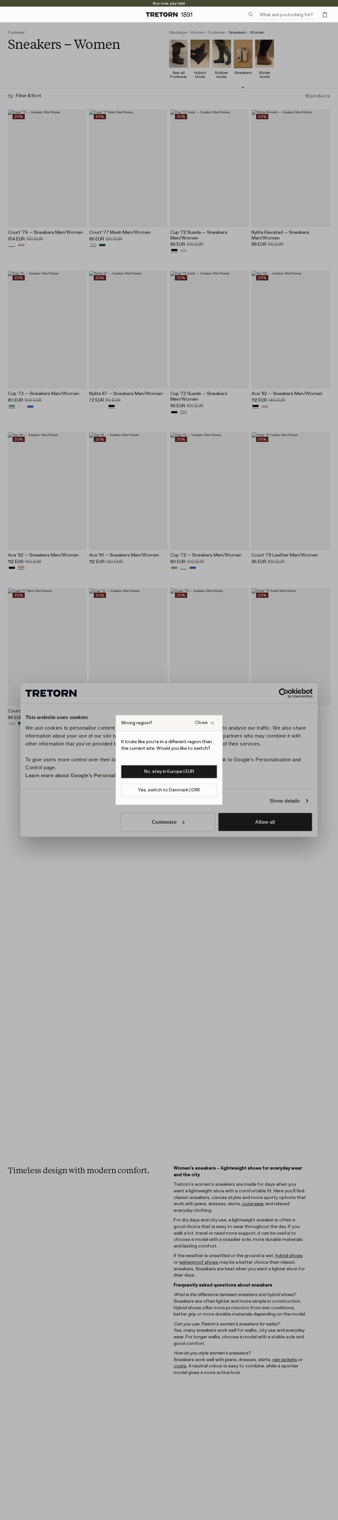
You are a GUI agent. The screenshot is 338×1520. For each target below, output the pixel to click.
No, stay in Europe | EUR (169, 772)
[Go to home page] (169, 14)
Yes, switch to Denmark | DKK (169, 790)
